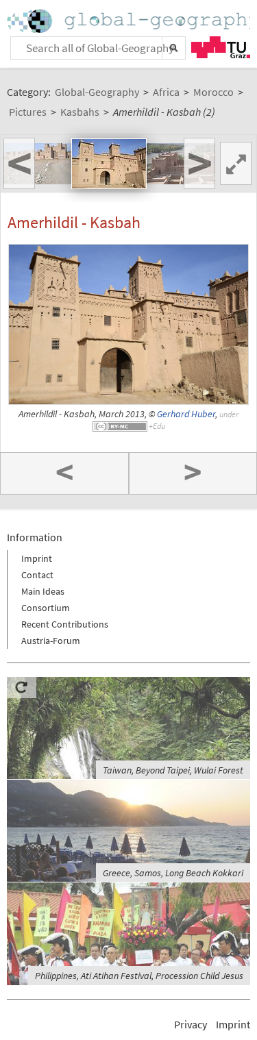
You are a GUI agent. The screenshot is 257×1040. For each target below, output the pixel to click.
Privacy (190, 1024)
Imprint (36, 558)
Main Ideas (42, 591)
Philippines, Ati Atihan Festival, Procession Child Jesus (139, 975)
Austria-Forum (50, 640)
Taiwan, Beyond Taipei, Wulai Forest (173, 770)
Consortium (45, 608)
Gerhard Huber (186, 414)
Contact (37, 575)
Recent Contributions (64, 624)
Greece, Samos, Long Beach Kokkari (173, 873)
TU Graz (220, 47)
